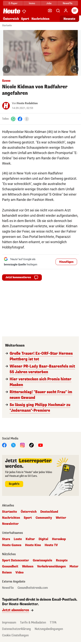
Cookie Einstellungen (15, 635)
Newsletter (10, 524)
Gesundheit (10, 566)
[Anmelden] (65, 10)
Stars (6, 539)
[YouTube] (40, 445)
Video (19, 572)
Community (44, 518)
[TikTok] (31, 445)
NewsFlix (67, 3)
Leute (18, 539)
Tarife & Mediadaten (33, 622)
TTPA (53, 622)
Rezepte (62, 560)
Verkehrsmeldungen (51, 566)
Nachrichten (11, 518)
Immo (32, 3)
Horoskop (59, 539)
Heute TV (51, 545)
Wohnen (27, 566)
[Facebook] (20, 119)
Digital (43, 539)
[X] (13, 445)
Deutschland (49, 512)
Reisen (7, 572)
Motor (74, 566)
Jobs (48, 3)
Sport (25, 19)
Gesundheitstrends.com (33, 588)
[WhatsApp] (13, 119)
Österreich (11, 19)
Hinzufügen (66, 262)
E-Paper (13, 3)
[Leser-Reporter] (50, 10)
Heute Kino (33, 545)
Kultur (30, 539)
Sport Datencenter (15, 560)
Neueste (69, 19)
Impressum (9, 622)
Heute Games (11, 545)
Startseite (7, 25)
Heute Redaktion (27, 103)
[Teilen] (26, 119)
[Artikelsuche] (58, 10)
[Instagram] (22, 445)
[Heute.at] (11, 10)
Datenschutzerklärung (16, 629)
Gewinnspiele (42, 560)
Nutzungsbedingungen (49, 629)
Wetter (61, 518)
